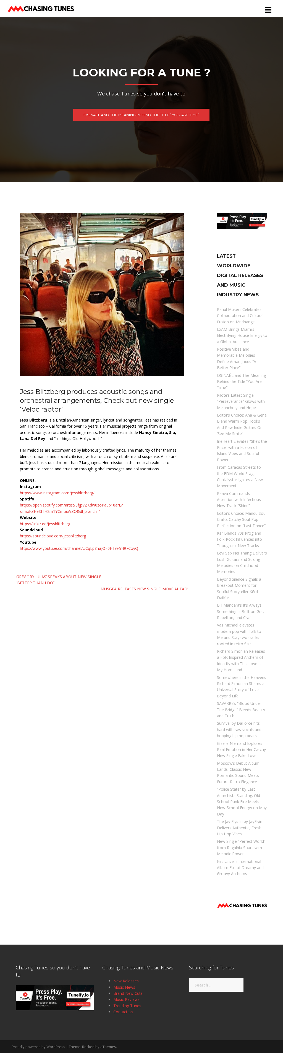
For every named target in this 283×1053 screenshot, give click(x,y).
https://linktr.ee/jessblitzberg (45, 523)
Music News (124, 987)
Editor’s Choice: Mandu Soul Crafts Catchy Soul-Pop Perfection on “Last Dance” (241, 519)
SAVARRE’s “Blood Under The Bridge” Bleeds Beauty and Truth (241, 709)
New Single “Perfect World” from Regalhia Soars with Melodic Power (241, 847)
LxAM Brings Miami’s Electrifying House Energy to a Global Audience (242, 335)
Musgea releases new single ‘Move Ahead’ (144, 588)
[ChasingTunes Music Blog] (40, 7)
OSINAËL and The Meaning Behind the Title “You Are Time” (141, 115)
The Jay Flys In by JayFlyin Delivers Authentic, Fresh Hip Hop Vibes (239, 827)
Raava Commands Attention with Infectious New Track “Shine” (239, 499)
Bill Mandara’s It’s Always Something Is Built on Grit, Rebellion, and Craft (240, 611)
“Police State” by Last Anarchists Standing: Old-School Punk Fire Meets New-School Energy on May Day (242, 802)
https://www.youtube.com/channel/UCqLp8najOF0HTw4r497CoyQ (79, 548)
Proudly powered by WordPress (38, 1046)
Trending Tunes (127, 1005)
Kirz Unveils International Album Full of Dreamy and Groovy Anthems (240, 867)
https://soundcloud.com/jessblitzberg (53, 536)
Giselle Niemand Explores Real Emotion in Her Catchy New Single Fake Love (241, 749)
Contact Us (123, 1011)
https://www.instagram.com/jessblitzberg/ (57, 492)
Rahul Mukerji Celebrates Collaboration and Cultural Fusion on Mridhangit (240, 315)
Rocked (88, 1046)
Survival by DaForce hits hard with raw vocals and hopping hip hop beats (239, 729)
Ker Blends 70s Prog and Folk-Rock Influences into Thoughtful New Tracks (239, 539)
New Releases (126, 980)
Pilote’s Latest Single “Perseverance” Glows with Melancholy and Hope (241, 401)
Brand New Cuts (128, 993)
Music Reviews (126, 999)
